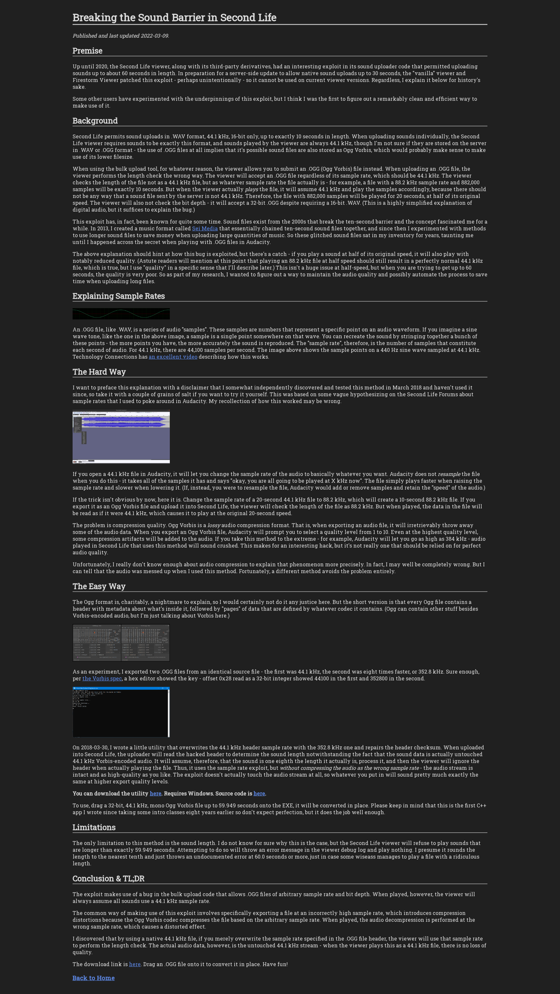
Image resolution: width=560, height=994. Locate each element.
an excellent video (173, 356)
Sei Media (205, 228)
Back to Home (94, 978)
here (155, 793)
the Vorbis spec (102, 678)
